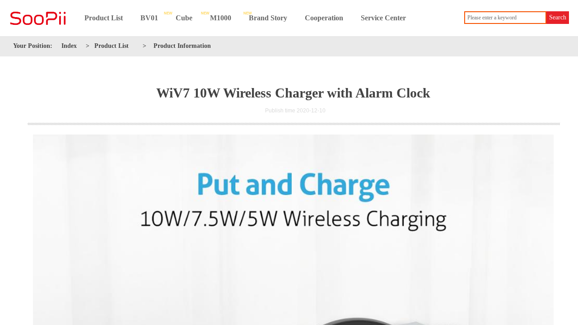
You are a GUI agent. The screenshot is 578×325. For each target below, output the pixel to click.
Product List (103, 18)
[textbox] (505, 17)
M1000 (220, 18)
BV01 (149, 18)
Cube (184, 18)
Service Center (383, 18)
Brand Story (268, 18)
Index (69, 45)
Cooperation (324, 18)
